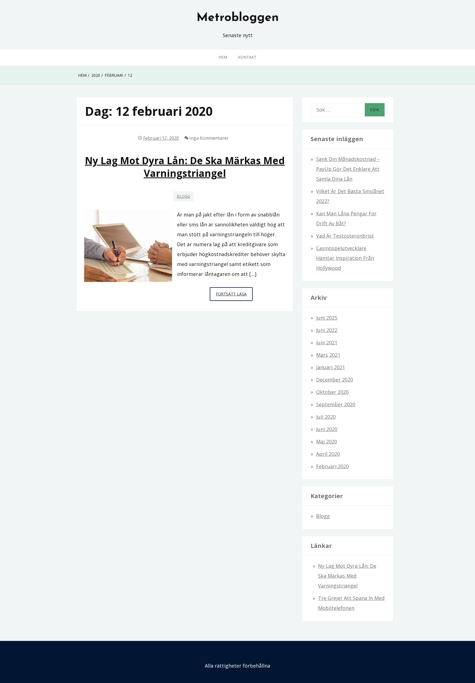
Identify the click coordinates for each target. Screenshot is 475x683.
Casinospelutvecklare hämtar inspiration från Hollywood (345, 258)
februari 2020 (332, 466)
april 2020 (328, 454)
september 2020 (335, 404)
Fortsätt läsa (234, 296)
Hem (223, 57)
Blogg (183, 196)
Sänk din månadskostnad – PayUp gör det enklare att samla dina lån (348, 169)
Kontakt (247, 57)
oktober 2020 (332, 392)
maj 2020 (326, 441)
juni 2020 (326, 429)
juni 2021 (326, 342)
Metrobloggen (238, 18)
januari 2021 (330, 367)
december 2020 (334, 379)
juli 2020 (326, 416)
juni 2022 (326, 330)
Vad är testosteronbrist (345, 235)
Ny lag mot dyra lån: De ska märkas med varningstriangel (185, 166)
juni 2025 (326, 317)
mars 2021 (328, 355)
